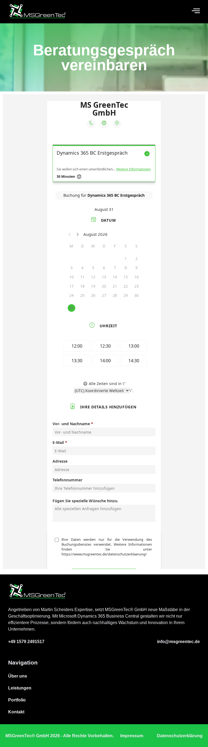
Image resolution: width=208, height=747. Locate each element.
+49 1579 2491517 (26, 641)
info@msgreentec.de (178, 641)
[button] (196, 11)
